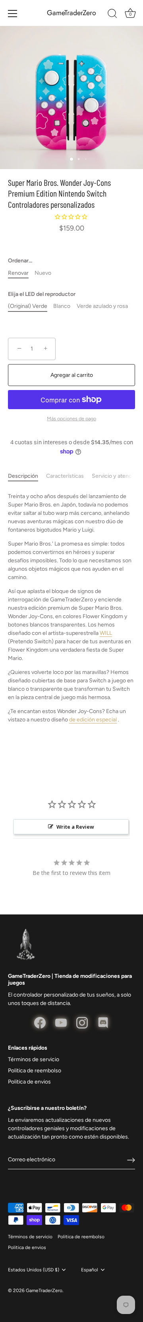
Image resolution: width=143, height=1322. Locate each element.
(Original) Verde (27, 306)
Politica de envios (29, 1081)
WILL (106, 633)
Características (65, 476)
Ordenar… (20, 261)
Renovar (18, 273)
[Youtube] (61, 1022)
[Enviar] (131, 1160)
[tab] (27, 476)
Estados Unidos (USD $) (33, 1270)
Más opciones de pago (71, 419)
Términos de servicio (33, 1059)
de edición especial (93, 719)
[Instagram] (82, 1022)
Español (89, 1270)
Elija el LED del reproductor (41, 294)
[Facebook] (40, 1022)
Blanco (61, 306)
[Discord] (103, 1022)
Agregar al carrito (71, 375)
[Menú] (12, 13)
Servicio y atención (115, 476)
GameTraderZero (71, 13)
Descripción (23, 476)
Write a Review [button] (75, 826)
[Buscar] (112, 15)
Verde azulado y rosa (102, 306)
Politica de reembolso (34, 1070)
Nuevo (43, 273)
